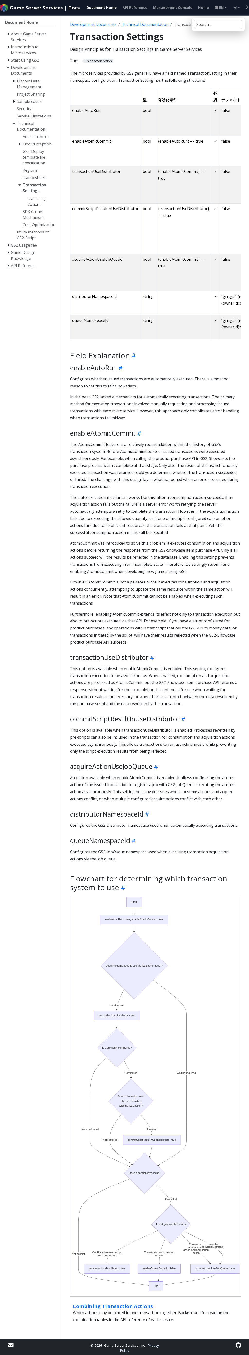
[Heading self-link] (133, 355)
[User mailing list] (10, 1345)
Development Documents (93, 24)
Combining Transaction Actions (113, 1306)
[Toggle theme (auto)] (236, 7)
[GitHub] (238, 1345)
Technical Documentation (145, 24)
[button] (221, 7)
